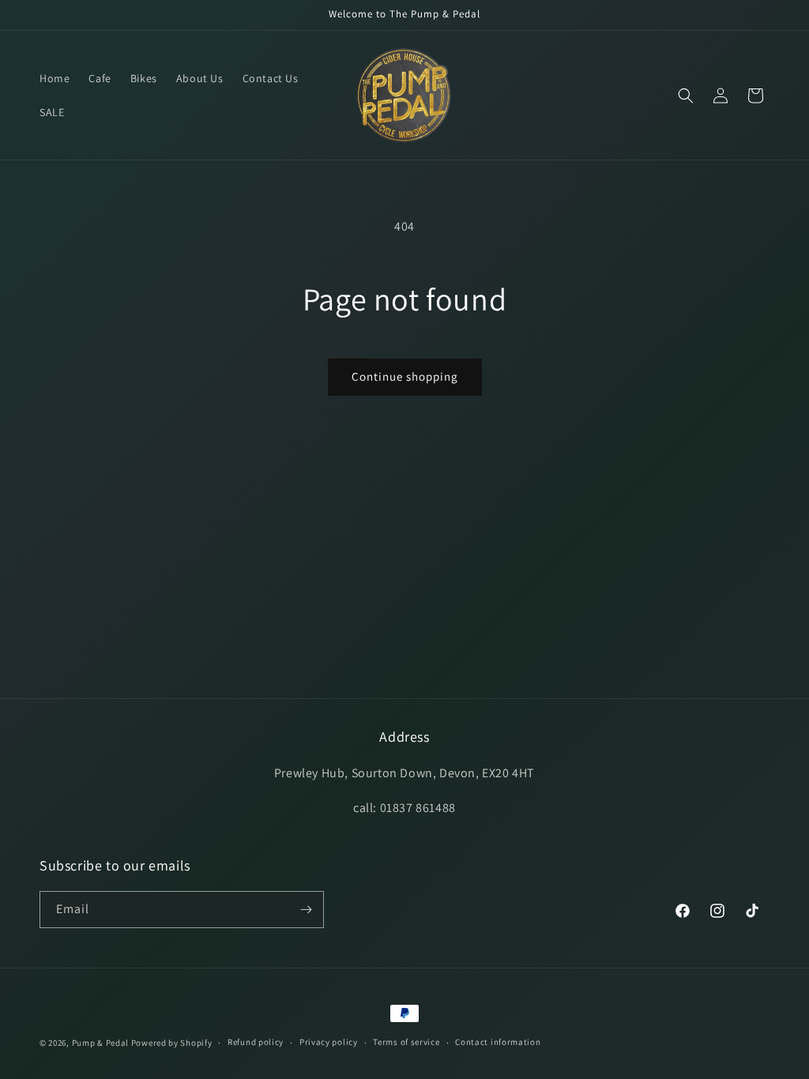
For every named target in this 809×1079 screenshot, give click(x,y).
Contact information (497, 1041)
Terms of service (406, 1041)
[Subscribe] (305, 909)
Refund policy (256, 1041)
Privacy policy (328, 1041)
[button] (685, 95)
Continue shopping (405, 376)
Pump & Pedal (100, 1042)
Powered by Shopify (172, 1042)
